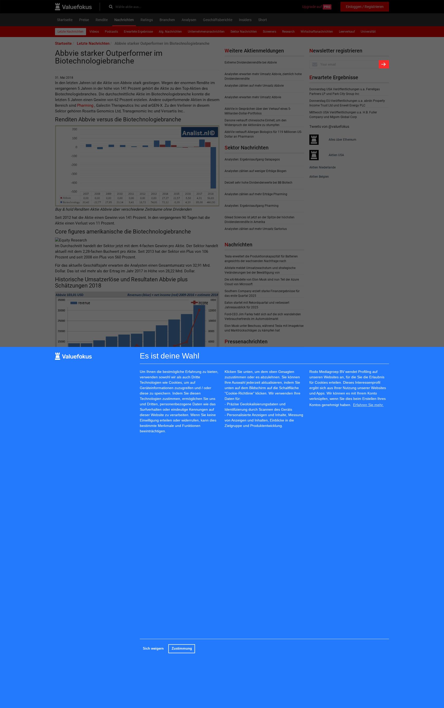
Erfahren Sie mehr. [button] (368, 405)
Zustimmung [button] (182, 648)
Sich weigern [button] (153, 648)
